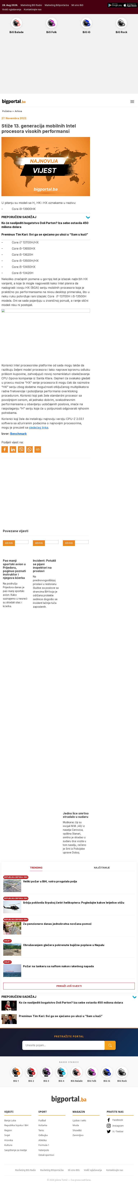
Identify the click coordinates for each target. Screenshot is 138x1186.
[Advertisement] (69, 65)
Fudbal (42, 1120)
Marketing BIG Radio (31, 5)
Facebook (117, 1119)
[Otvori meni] (132, 101)
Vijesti (8, 1111)
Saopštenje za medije (15, 1150)
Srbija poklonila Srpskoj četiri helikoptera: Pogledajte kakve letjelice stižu (73, 902)
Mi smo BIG (74, 1170)
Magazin (79, 1111)
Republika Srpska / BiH (16, 1125)
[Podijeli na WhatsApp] (29, 449)
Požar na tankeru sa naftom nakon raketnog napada (58, 966)
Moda (76, 1125)
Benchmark (18, 433)
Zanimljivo (78, 1135)
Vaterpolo (43, 1150)
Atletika (42, 1140)
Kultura (8, 1145)
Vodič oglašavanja (11, 9)
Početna (7, 111)
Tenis (41, 1130)
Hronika (8, 1140)
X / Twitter (117, 1131)
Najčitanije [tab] (102, 867)
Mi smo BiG (77, 5)
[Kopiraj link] (37, 449)
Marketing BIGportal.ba (52, 1170)
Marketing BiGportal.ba (57, 5)
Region (8, 1130)
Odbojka (43, 1135)
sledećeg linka (38, 427)
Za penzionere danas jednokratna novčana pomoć (57, 924)
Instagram (118, 1125)
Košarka (42, 1125)
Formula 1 (43, 1145)
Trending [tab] (36, 867)
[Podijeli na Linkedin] (13, 449)
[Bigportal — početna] (14, 101)
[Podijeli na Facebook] (4, 449)
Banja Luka (10, 1120)
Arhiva (18, 111)
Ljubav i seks (79, 1120)
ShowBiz (77, 1130)
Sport (42, 1111)
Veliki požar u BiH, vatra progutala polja (50, 881)
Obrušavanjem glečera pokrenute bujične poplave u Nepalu (63, 945)
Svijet (7, 1135)
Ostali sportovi (46, 1155)
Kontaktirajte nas (33, 9)
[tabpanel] (69, 931)
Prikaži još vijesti (69, 985)
